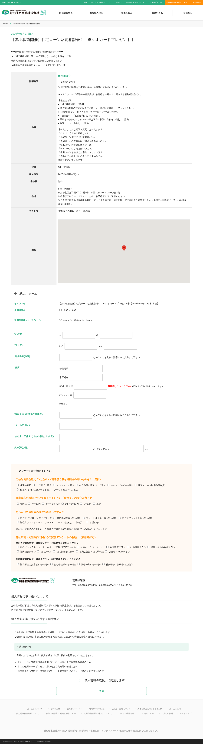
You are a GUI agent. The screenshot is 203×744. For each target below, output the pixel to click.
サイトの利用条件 (126, 713)
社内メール (46, 551)
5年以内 (88, 504)
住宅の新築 (25, 485)
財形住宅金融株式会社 (24, 12)
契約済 (23, 504)
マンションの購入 (65, 485)
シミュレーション (115, 2)
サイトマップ (185, 713)
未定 (98, 504)
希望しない (95, 522)
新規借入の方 (96, 13)
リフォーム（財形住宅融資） (152, 485)
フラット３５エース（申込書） (101, 518)
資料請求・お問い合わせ (135, 2)
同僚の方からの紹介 (91, 564)
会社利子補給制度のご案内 (177, 2)
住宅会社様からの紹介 (65, 564)
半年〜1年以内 (53, 504)
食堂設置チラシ (117, 547)
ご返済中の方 (196, 2)
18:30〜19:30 (69, 310)
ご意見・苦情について (121, 709)
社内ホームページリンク (93, 547)
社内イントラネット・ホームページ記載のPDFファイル (48, 547)
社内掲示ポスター (65, 551)
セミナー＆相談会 (98, 2)
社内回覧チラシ (28, 551)
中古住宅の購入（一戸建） (92, 485)
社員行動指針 (167, 713)
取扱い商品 (157, 13)
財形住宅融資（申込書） (69, 518)
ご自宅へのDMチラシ (119, 551)
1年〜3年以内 (72, 504)
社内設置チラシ (138, 547)
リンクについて (148, 713)
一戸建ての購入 (44, 485)
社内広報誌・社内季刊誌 (91, 551)
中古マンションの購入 (122, 485)
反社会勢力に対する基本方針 (150, 709)
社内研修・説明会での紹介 (119, 564)
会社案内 (187, 13)
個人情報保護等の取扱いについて (98, 713)
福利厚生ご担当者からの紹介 (34, 564)
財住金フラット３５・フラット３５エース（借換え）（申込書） (52, 522)
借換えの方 (126, 13)
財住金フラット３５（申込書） (137, 518)
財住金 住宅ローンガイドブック (36, 518)
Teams (89, 320)
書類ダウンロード (74, 709)
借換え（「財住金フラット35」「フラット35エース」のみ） (50, 489)
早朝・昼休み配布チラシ (163, 547)
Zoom (66, 320)
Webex (77, 320)
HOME (85, 2)
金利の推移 (55, 709)
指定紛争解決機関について (27, 713)
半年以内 (36, 504)
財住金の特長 (66, 13)
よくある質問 (153, 2)
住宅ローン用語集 (97, 709)
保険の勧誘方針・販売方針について (61, 713)
